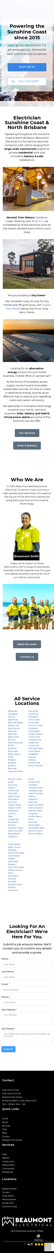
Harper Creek (14, 808)
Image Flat (13, 819)
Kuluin (31, 779)
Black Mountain (15, 742)
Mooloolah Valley (36, 828)
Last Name (7, 971)
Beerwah (12, 731)
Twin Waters (14, 856)
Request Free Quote (12, 1097)
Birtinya (11, 740)
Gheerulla (12, 793)
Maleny (31, 796)
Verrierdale (13, 861)
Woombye (13, 876)
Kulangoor (13, 836)
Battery (5, 1158)
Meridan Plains (35, 810)
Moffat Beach (35, 816)
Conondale (33, 722)
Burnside (12, 768)
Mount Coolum (35, 831)
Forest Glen (13, 790)
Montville (32, 822)
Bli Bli (10, 745)
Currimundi (33, 745)
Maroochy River (36, 805)
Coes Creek (33, 719)
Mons (31, 819)
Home (5, 1118)
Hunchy (12, 813)
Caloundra (33, 711)
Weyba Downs (15, 870)
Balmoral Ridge (15, 722)
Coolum (6, 1192)
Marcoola (32, 802)
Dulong (32, 760)
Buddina (12, 763)
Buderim (12, 765)
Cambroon (33, 714)
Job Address (8, 1009)
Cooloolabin (34, 731)
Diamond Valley (35, 748)
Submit (8, 1049)
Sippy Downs (14, 847)
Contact (6, 1136)
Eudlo (11, 782)
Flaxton (11, 788)
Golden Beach (15, 805)
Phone (5, 997)
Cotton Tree (34, 737)
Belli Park (12, 734)
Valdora (11, 858)
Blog (4, 1133)
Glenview (12, 802)
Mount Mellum (35, 833)
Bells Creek (13, 737)
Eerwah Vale (34, 763)
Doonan (32, 757)
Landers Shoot (35, 788)
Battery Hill (13, 725)
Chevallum (33, 717)
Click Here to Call (10, 1090)
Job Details (7, 1028)
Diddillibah (33, 754)
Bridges (12, 760)
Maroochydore (35, 808)
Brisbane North (9, 1189)
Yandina (12, 887)
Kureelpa (32, 785)
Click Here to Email (11, 1093)
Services (6, 1126)
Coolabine (33, 728)
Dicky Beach (34, 751)
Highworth (13, 810)
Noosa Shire (8, 1203)
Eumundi (12, 785)
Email (4, 984)
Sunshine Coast (9, 1206)
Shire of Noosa (35, 765)
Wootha (12, 879)
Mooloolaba (34, 825)
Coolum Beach (35, 734)
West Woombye (16, 867)
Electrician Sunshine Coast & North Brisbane (27, 122)
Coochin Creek (35, 725)
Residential (7, 1172)
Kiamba (11, 825)
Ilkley (10, 816)
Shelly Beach (14, 844)
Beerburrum (14, 728)
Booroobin (13, 751)
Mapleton (33, 799)
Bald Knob (13, 719)
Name (4, 959)
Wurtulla (12, 881)
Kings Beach (14, 833)
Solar (4, 1129)
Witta (10, 873)
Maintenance (8, 1165)
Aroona (11, 717)
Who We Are (27, 479)
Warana (11, 864)
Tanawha (12, 850)
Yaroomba (13, 890)
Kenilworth (13, 822)
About (5, 1122)
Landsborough (35, 790)
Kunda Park (34, 782)
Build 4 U (37, 221)
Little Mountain (35, 793)
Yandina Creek (15, 884)
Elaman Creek (15, 779)
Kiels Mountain (15, 831)
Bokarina (12, 748)
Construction (8, 1161)
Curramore (33, 742)
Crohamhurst (34, 740)
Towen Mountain (16, 853)
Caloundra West (15, 771)
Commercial (8, 1168)
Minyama (32, 813)
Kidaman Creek (15, 828)
